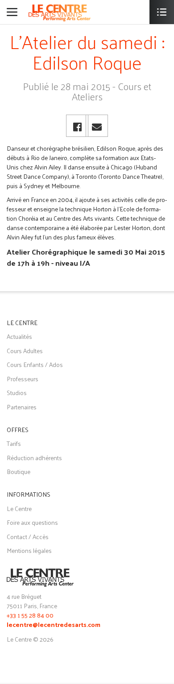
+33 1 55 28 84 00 (30, 615)
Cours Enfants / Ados (35, 364)
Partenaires (22, 406)
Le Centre (19, 508)
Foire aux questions (32, 522)
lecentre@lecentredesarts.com (53, 625)
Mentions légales (29, 550)
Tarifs (14, 443)
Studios (17, 392)
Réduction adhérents (34, 457)
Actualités (19, 336)
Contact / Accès (28, 536)
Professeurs (22, 378)
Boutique (18, 471)
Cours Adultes (25, 350)
